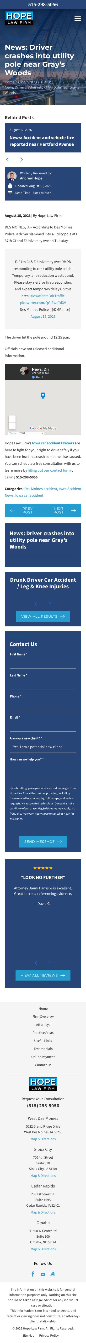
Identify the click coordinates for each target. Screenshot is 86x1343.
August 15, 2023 (43, 316)
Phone (16, 697)
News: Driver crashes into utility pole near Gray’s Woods (42, 540)
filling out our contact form (49, 470)
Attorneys (43, 1024)
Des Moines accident (40, 488)
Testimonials (43, 1048)
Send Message (39, 841)
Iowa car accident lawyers (53, 443)
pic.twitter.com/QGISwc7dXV (43, 302)
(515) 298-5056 (43, 1106)
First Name (18, 654)
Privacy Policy (49, 1336)
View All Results (39, 616)
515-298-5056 (43, 4)
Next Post (59, 510)
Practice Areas (43, 1032)
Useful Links (43, 1040)
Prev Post (27, 510)
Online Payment (43, 1056)
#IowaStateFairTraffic (47, 296)
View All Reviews (39, 975)
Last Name (18, 676)
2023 (33, 82)
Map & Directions (43, 1139)
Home (9, 82)
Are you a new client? (26, 738)
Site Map (28, 1336)
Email (15, 718)
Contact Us (43, 1064)
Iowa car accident (29, 495)
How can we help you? (27, 760)
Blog (21, 82)
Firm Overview (43, 1016)
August (46, 82)
